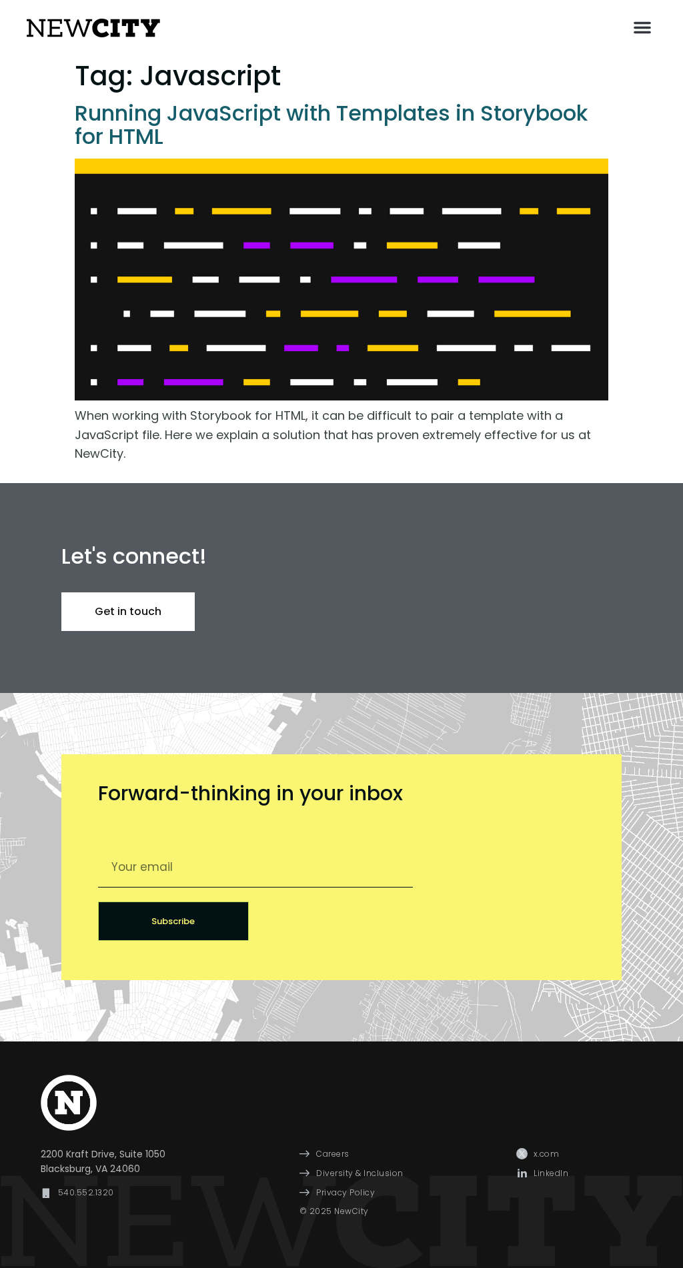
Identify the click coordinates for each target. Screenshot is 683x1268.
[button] (642, 27)
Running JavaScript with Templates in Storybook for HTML (331, 124)
